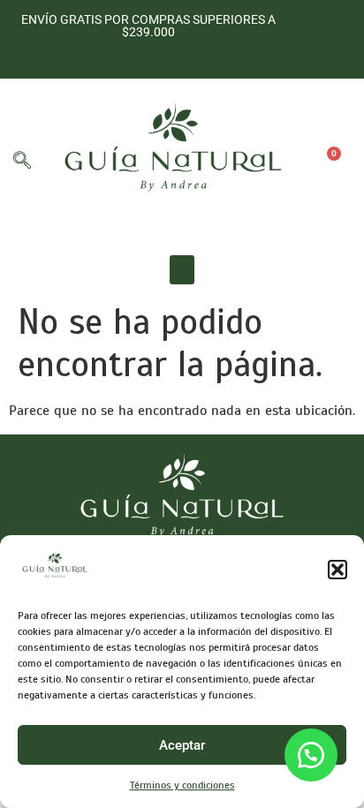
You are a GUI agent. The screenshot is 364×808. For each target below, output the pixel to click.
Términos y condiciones (182, 785)
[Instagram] (119, 56)
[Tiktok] (173, 56)
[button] (337, 569)
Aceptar (182, 745)
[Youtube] (146, 56)
